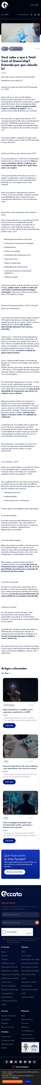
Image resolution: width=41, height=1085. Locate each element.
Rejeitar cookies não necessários (12, 1081)
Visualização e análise (29, 967)
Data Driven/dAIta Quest (28, 976)
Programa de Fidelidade (10, 974)
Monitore (4, 1023)
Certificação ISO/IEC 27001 (9, 1003)
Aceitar (28, 1081)
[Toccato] (5, 5)
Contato (4, 959)
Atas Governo (26, 1035)
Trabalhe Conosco (8, 963)
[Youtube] (20, 1062)
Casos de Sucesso (28, 1038)
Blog (23, 1016)
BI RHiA (4, 1048)
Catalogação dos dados (30, 959)
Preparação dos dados (29, 963)
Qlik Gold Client (7, 1044)
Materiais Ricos (27, 1019)
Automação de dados (29, 990)
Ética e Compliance (8, 986)
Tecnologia (17, 49)
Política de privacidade (10, 978)
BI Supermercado (8, 1040)
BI (6, 49)
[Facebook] (7, 1062)
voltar (6, 14)
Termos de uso (6, 982)
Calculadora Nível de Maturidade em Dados (9, 969)
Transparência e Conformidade (7, 995)
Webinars (24, 1027)
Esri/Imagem (26, 956)
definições (15, 1077)
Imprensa (25, 1023)
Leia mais (9, 725)
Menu (33, 5)
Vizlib (23, 993)
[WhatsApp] (34, 1062)
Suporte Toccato (7, 1027)
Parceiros (4, 956)
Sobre (3, 952)
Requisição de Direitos (9, 990)
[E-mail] (25, 1062)
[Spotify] (30, 1062)
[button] (31, 15)
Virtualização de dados (30, 971)
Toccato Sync (6, 1037)
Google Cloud (26, 986)
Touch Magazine (27, 1031)
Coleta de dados (27, 997)
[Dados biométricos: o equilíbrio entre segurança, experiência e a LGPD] (20, 690)
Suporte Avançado (8, 1016)
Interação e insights (28, 982)
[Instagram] (11, 1062)
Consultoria (5, 1019)
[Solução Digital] (20, 1067)
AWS (23, 952)
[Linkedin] (16, 1062)
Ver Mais (4, 673)
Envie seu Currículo (15, 872)
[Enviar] (37, 922)
